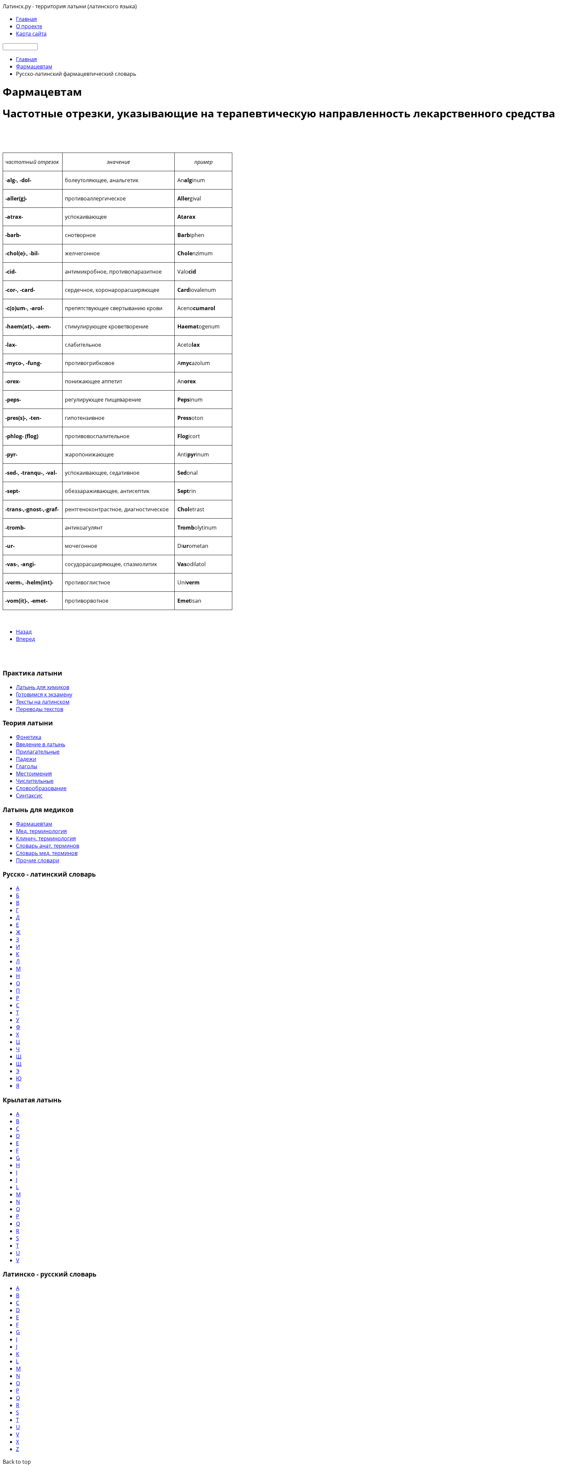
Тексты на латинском (43, 701)
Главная (26, 19)
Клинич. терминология (46, 838)
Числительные (35, 781)
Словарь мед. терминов (47, 853)
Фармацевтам (34, 823)
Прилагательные (38, 751)
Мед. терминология (41, 831)
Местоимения (34, 773)
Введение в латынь (40, 744)
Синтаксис (29, 795)
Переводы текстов (39, 709)
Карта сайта (31, 33)
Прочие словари (37, 860)
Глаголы (26, 766)
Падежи (26, 759)
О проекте (29, 26)
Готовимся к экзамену (44, 694)
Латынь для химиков (42, 687)
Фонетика (28, 737)
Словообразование (41, 788)
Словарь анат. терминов (47, 845)
